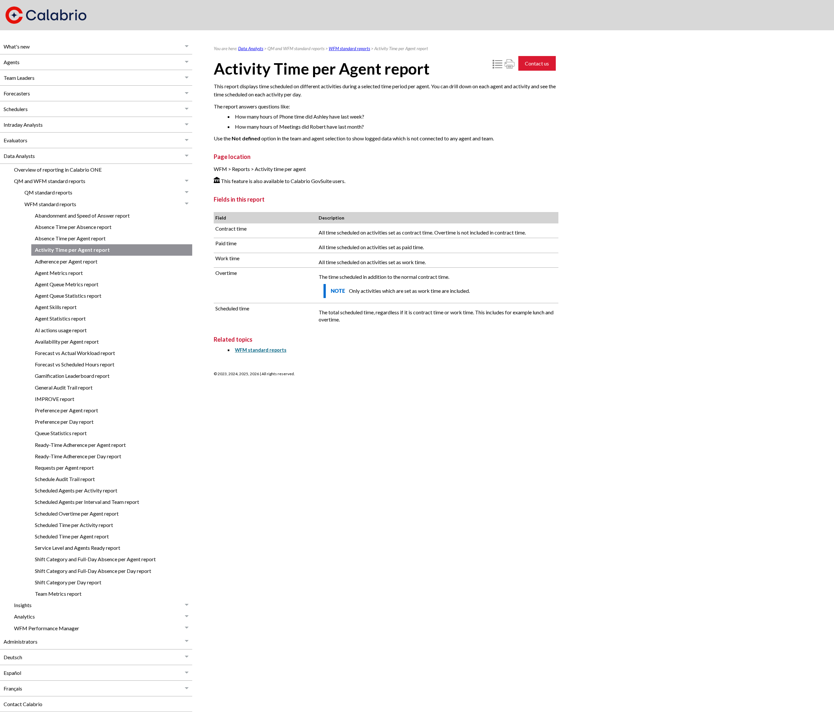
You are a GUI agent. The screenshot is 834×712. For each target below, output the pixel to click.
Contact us (537, 63)
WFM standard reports (50, 204)
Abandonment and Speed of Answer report (82, 215)
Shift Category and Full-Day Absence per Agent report (95, 559)
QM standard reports (48, 192)
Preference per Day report (64, 422)
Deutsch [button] (13, 657)
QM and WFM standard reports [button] (49, 181)
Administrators (20, 641)
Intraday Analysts (23, 124)
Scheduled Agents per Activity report (76, 490)
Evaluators (15, 140)
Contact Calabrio (23, 704)
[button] (187, 46)
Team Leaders (19, 78)
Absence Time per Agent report (70, 238)
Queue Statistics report (61, 433)
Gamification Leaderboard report (72, 376)
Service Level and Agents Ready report (77, 548)
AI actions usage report (61, 330)
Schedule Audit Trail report (65, 479)
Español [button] (12, 673)
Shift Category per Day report (68, 582)
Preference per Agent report (66, 410)
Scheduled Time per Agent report (72, 536)
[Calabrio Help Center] (46, 15)
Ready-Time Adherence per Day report (78, 456)
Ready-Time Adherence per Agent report (80, 445)
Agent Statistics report (60, 318)
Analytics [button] (24, 616)
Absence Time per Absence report (73, 227)
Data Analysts (19, 156)
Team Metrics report (58, 594)
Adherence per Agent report (66, 261)
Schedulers (16, 109)
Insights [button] (23, 605)
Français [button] (13, 688)
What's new (17, 46)
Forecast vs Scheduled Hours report (74, 364)
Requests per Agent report (64, 467)
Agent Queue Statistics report (68, 295)
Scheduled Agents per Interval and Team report (87, 502)
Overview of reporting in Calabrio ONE (58, 169)
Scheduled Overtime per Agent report (77, 513)
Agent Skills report (56, 307)
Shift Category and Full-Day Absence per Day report (93, 571)
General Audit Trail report (64, 387)
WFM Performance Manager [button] (46, 628)
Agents (12, 62)
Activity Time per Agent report (72, 250)
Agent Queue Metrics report (66, 284)
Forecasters (17, 93)
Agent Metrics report (59, 273)
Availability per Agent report (67, 341)
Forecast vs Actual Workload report (75, 353)
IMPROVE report (54, 399)
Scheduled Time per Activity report (74, 525)
